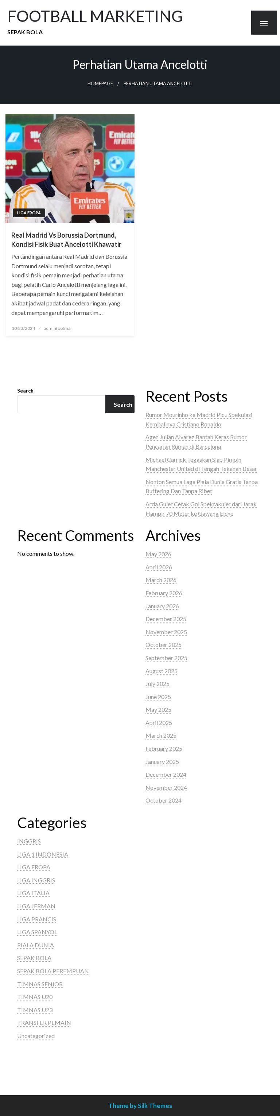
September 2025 (166, 657)
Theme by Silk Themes (140, 1105)
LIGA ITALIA (33, 892)
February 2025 (163, 748)
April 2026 (158, 566)
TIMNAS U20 (34, 996)
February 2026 (163, 592)
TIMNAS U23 (34, 1009)
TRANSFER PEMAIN (44, 1022)
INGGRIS (29, 841)
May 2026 (158, 553)
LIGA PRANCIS (36, 919)
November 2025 (166, 631)
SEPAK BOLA (34, 957)
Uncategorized (36, 1035)
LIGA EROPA (29, 212)
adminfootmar (58, 328)
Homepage (100, 83)
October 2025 (163, 644)
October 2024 (163, 800)
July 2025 (157, 683)
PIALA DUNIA (35, 944)
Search (25, 390)
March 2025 (160, 735)
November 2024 (166, 787)
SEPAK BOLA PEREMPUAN (53, 970)
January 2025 (162, 761)
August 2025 (161, 670)
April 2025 (158, 722)
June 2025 (158, 696)
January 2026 (162, 605)
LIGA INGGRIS (36, 880)
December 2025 (165, 618)
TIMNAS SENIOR (40, 983)
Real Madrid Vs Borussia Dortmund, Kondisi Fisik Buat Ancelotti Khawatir (66, 239)
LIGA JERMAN (36, 905)
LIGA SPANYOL (37, 931)
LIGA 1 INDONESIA (42, 854)
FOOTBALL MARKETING (95, 15)
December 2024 (165, 774)
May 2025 (158, 709)
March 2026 (160, 579)
